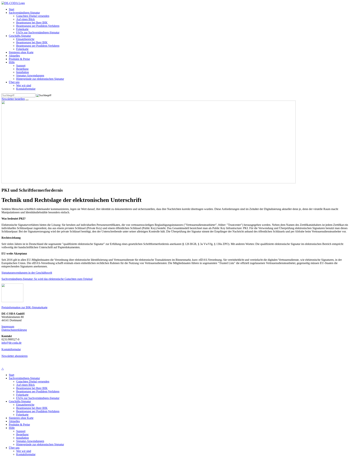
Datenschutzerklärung (14, 329)
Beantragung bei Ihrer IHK (32, 22)
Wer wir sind (23, 85)
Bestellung (22, 68)
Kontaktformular (25, 88)
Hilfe (12, 62)
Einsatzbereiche (25, 39)
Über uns (14, 82)
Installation (22, 72)
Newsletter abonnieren (14, 355)
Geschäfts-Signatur (20, 35)
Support (20, 65)
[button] (27, 99)
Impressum (7, 326)
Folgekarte (22, 29)
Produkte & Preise (19, 59)
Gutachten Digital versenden (32, 15)
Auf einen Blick (25, 19)
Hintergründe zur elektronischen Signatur (40, 78)
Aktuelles (14, 55)
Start (11, 9)
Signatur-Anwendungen (30, 75)
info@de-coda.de (11, 342)
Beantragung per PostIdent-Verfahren (37, 25)
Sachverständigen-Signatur (24, 12)
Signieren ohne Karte (21, 52)
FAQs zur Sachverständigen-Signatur (37, 32)
